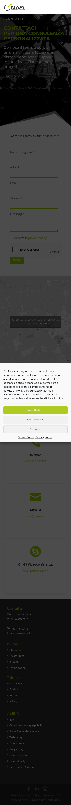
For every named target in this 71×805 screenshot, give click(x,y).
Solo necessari (35, 419)
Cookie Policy (26, 437)
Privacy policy (44, 437)
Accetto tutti (35, 410)
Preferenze (35, 429)
